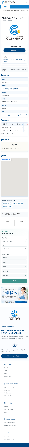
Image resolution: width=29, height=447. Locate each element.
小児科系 (14, 214)
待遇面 (4, 266)
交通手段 (5, 257)
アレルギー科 (5, 88)
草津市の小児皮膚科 (7, 206)
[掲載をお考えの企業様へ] (14, 294)
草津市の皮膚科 (6, 203)
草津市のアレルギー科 (17, 203)
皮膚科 (5, 6)
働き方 (4, 262)
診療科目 (9, 213)
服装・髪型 (5, 275)
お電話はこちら (14, 50)
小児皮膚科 (16, 88)
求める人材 (5, 271)
